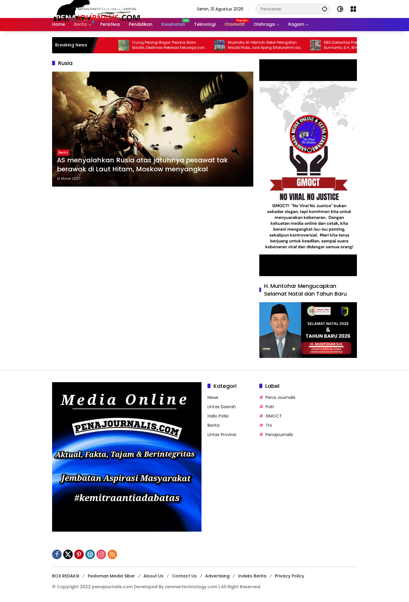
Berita (63, 152)
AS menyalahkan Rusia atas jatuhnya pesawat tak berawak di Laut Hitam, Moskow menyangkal (142, 165)
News (212, 397)
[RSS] (112, 554)
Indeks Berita (252, 576)
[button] (325, 9)
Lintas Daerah (221, 407)
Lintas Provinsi (221, 435)
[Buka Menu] (353, 9)
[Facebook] (57, 554)
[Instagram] (101, 554)
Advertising (217, 576)
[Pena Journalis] (97, 9)
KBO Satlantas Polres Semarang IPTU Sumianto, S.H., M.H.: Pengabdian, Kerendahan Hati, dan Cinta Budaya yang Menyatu (339, 45)
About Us (153, 576)
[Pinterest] (79, 554)
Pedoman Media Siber (111, 576)
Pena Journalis (281, 397)
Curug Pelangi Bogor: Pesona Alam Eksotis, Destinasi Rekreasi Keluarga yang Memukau (152, 45)
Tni (269, 425)
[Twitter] (68, 554)
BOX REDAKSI (65, 576)
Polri (270, 407)
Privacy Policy (289, 576)
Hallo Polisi (217, 416)
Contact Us (184, 576)
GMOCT (274, 416)
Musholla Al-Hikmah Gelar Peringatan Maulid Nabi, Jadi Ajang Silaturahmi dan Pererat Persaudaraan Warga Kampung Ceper (247, 45)
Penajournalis (279, 435)
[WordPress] (90, 554)
